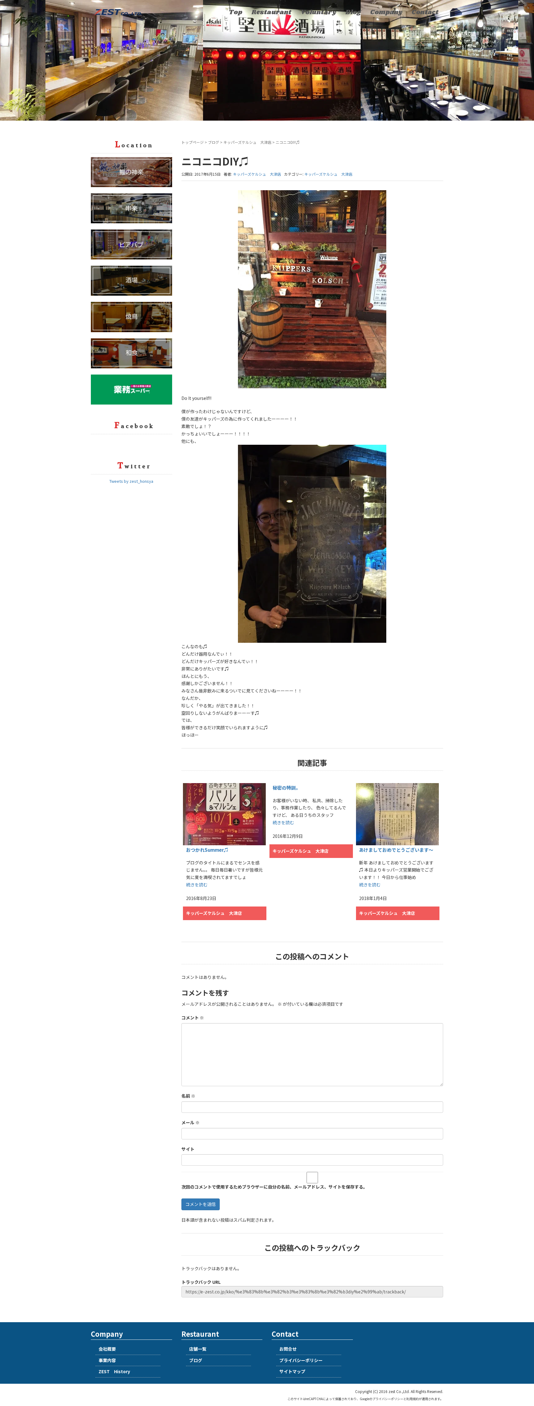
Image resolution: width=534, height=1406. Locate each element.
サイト (187, 1149)
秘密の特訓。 (286, 787)
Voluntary (318, 12)
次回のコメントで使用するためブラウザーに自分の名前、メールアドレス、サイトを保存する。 (274, 1187)
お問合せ (288, 1349)
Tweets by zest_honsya (131, 481)
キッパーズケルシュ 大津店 (247, 142)
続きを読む (197, 884)
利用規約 (412, 1398)
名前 (188, 1096)
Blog (353, 12)
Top (235, 12)
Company (386, 12)
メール (190, 1122)
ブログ (213, 142)
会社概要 (107, 1349)
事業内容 (107, 1360)
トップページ (192, 142)
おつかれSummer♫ (207, 850)
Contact (425, 12)
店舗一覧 (197, 1349)
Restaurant (271, 12)
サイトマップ (292, 1371)
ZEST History (114, 1371)
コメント (192, 1017)
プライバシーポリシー (301, 1360)
